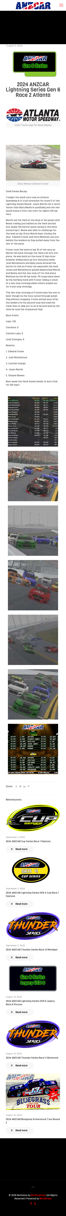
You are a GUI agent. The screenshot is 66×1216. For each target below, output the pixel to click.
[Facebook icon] (31, 1203)
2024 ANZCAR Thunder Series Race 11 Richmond (32, 1057)
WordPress (46, 1198)
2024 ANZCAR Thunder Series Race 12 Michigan (32, 949)
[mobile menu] (61, 5)
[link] (33, 118)
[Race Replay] (33, 115)
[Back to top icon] (33, 1187)
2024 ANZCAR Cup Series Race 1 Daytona (28, 841)
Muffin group (38, 1195)
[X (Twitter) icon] (35, 1203)
